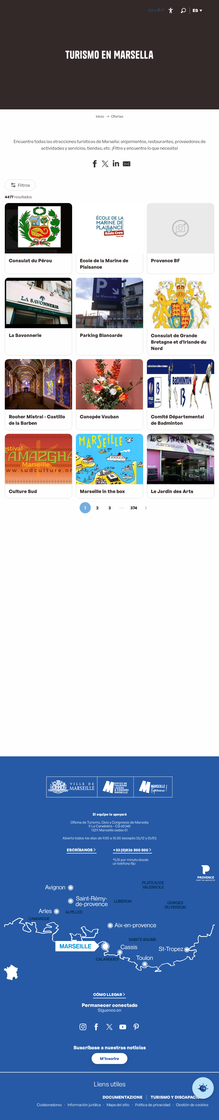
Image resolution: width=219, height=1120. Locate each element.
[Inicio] (150, 10)
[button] (183, 10)
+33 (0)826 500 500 (130, 849)
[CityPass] (158, 10)
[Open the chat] (203, 1088)
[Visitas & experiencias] (163, 10)
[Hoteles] (154, 10)
